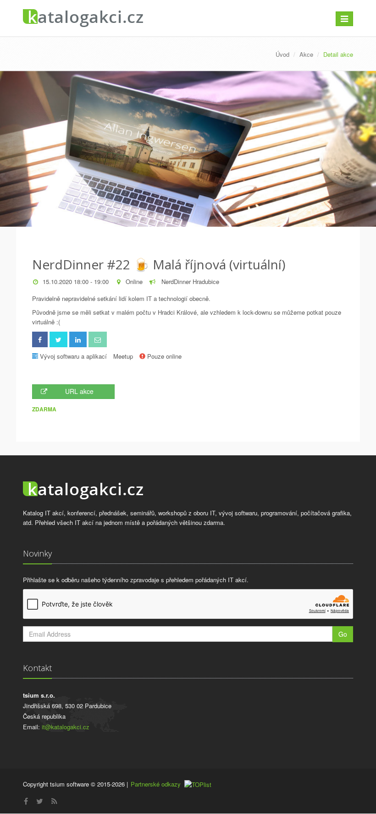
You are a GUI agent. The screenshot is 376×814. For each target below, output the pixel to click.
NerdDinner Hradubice (189, 281)
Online (134, 281)
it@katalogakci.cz (65, 726)
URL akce (79, 391)
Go (342, 634)
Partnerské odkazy (156, 784)
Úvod (282, 54)
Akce (306, 54)
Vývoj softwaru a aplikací (73, 356)
